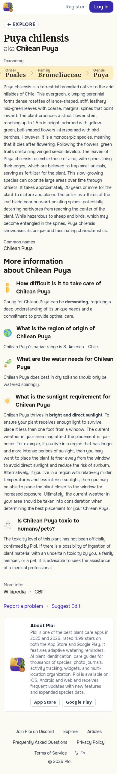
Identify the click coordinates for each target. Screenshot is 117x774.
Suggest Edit (66, 606)
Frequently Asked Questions (40, 742)
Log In (101, 7)
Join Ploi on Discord (35, 731)
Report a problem (23, 606)
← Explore (21, 24)
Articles (94, 731)
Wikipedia (15, 592)
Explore (70, 731)
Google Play (79, 702)
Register (75, 7)
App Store (45, 702)
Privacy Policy (90, 742)
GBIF (39, 592)
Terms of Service (50, 753)
